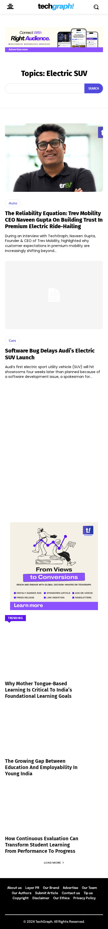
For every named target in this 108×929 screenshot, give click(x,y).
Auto (13, 203)
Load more (52, 863)
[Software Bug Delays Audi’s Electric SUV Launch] (54, 295)
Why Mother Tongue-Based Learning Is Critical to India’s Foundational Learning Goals (38, 690)
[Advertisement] (54, 448)
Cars (12, 341)
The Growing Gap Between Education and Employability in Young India (41, 767)
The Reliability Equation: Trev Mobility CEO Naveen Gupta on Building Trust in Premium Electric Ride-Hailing (54, 220)
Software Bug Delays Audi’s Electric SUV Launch (50, 354)
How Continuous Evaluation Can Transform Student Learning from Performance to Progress (41, 844)
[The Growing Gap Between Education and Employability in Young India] (54, 735)
